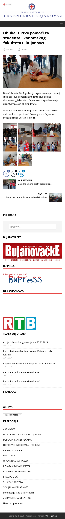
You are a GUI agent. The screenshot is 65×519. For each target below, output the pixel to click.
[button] (60, 24)
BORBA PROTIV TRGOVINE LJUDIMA (22, 434)
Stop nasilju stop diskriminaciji (18, 492)
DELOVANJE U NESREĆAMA (17, 439)
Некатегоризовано (13, 503)
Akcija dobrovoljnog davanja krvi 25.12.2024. (25, 342)
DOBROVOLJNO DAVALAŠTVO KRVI (21, 444)
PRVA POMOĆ (10, 476)
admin (24, 49)
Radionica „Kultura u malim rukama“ (21, 372)
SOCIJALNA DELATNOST (16, 487)
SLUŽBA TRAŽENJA (13, 482)
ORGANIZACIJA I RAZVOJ (15, 460)
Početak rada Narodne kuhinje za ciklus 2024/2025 (29, 363)
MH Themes (51, 516)
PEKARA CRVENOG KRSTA (16, 466)
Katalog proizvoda (12, 450)
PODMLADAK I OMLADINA (17, 471)
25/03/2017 (11, 49)
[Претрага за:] (32, 227)
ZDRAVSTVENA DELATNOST (18, 497)
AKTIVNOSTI (9, 429)
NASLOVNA (9, 455)
